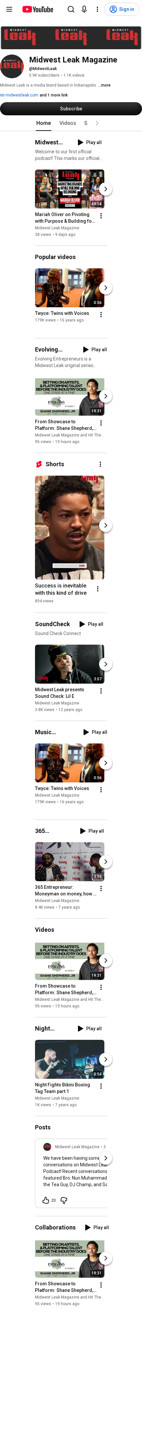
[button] (97, 123)
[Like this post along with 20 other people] (46, 1200)
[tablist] (71, 123)
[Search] (71, 9)
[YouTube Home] (37, 9)
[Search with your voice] (84, 9)
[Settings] (97, 9)
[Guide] (9, 9)
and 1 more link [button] (54, 95)
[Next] (105, 189)
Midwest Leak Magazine (57, 228)
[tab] (44, 123)
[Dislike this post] (63, 1200)
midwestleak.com (21, 95)
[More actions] (101, 215)
